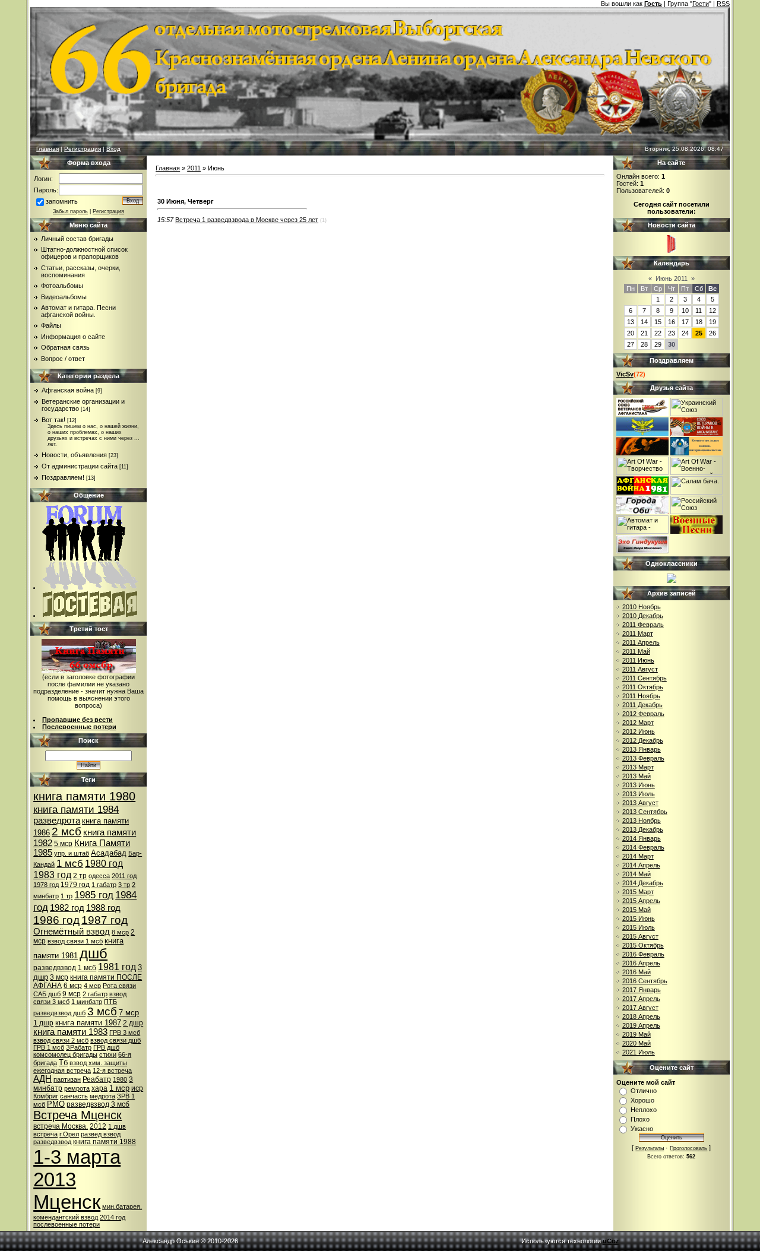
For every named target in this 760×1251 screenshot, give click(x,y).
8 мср (120, 932)
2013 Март (638, 767)
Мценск (66, 1202)
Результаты (649, 1148)
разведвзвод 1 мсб (64, 968)
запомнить (62, 201)
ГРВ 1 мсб (48, 1047)
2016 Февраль (643, 954)
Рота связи (119, 985)
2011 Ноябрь (641, 695)
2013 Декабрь (642, 829)
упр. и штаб (71, 853)
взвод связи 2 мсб (60, 1040)
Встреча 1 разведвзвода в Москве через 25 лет (246, 219)
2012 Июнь (638, 731)
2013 (54, 1179)
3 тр (124, 884)
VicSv (625, 374)
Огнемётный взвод (71, 931)
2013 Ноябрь (641, 820)
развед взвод (101, 1134)
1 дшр (43, 1023)
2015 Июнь (638, 918)
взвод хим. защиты (98, 1062)
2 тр (80, 876)
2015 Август (640, 936)
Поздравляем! (63, 477)
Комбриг (45, 1096)
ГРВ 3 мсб (124, 1032)
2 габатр (95, 993)
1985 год (93, 895)
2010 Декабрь (642, 615)
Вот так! (53, 419)
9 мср (71, 994)
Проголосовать (688, 1148)
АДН (42, 1079)
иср (137, 1088)
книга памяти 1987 (88, 1022)
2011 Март (637, 633)
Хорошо (642, 1100)
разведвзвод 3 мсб (97, 1104)
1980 (120, 1079)
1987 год (104, 920)
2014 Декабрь (642, 882)
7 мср (129, 1012)
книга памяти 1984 (76, 809)
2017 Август (640, 1007)
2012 (98, 1126)
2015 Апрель (641, 900)
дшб (93, 953)
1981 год (117, 967)
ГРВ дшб (106, 1047)
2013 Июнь (638, 784)
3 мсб (102, 1011)
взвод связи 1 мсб (75, 941)
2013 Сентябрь (644, 811)
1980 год (104, 864)
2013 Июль (638, 793)
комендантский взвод (65, 1217)
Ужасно (642, 1128)
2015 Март (638, 891)
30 (671, 344)
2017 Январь (641, 989)
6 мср (73, 985)
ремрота (77, 1088)
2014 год (112, 1217)
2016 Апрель (641, 963)
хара (99, 1088)
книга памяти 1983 (70, 1032)
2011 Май (636, 651)
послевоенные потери (66, 1224)
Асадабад (108, 852)
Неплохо (644, 1109)
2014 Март (638, 856)
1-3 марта (77, 1157)
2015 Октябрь (643, 945)
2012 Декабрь (642, 740)
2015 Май (636, 909)
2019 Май (636, 1034)
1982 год (67, 908)
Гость (653, 3)
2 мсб (66, 831)
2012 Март (638, 722)
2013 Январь (641, 749)
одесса (99, 875)
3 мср (59, 977)
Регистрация (82, 148)
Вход (113, 148)
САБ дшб (47, 993)
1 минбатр (86, 1001)
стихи (107, 1054)
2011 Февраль (643, 624)
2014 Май (636, 874)
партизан (67, 1079)
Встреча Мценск (77, 1115)
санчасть (74, 1096)
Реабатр (97, 1079)
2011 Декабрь (642, 704)
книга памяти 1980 (84, 796)
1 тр (66, 896)
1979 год (75, 885)
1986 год (56, 920)
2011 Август (640, 669)
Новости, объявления (74, 454)
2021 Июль (638, 1052)
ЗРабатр (78, 1047)
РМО (56, 1104)
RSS (723, 3)
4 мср (92, 985)
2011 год (124, 875)
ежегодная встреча (62, 1070)
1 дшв (117, 1126)
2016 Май (636, 972)
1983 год (52, 875)
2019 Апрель (641, 1025)
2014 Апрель (641, 865)
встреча (45, 1134)
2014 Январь (641, 838)
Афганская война (68, 390)
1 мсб (69, 863)
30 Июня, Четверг (185, 201)
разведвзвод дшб (59, 1012)
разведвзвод (52, 1141)
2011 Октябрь (642, 687)
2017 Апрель (641, 998)
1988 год (103, 908)
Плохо (640, 1119)
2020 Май (636, 1043)
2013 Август (640, 802)
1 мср (119, 1088)
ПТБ (110, 1001)
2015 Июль (638, 927)
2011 (194, 168)
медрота (102, 1096)
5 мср (63, 844)
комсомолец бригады (65, 1054)
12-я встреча (112, 1070)
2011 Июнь (638, 660)
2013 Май (636, 776)
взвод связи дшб (115, 1040)
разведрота (56, 820)
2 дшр (133, 1023)
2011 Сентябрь (644, 678)
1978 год (46, 884)
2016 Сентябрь (644, 980)
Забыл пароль (70, 211)
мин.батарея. (122, 1206)
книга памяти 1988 (104, 1142)
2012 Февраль (643, 713)
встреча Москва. (60, 1126)
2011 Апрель (641, 642)
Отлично (644, 1090)
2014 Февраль (643, 847)
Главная (47, 148)
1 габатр (103, 884)
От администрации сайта (80, 466)
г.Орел (69, 1134)
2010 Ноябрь (641, 606)
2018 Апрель (641, 1016)
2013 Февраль (643, 758)
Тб (63, 1062)
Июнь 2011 (672, 278)
